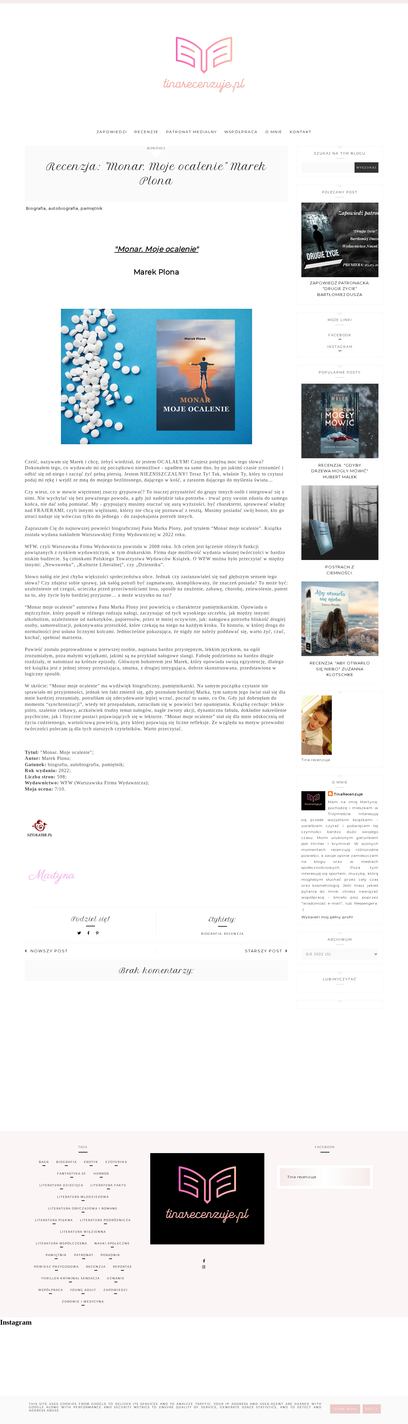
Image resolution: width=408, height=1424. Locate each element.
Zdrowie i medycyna (83, 1301)
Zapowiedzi (111, 131)
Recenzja (234, 933)
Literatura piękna (54, 1220)
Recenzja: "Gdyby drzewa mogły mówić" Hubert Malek (339, 471)
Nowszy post (49, 950)
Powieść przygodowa (56, 1266)
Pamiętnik (56, 1255)
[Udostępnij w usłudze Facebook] (89, 933)
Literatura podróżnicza (105, 1220)
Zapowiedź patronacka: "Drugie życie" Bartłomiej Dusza (340, 288)
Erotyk (91, 1162)
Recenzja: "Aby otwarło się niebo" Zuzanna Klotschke (340, 669)
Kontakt (301, 131)
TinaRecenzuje (348, 794)
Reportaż (122, 1266)
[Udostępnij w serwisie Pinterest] (97, 933)
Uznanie (116, 1278)
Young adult (83, 1290)
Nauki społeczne (112, 1243)
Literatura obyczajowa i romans (82, 1208)
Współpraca (241, 131)
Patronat (83, 1255)
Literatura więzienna (83, 1231)
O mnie (273, 131)
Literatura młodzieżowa (83, 1196)
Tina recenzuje (301, 1177)
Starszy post (263, 950)
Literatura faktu (108, 1185)
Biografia (211, 933)
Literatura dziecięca (61, 1185)
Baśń (44, 1162)
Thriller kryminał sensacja (70, 1278)
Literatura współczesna (61, 1243)
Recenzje (146, 131)
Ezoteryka (116, 1162)
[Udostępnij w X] (79, 933)
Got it (372, 1409)
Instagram (340, 347)
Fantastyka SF (71, 1173)
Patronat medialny (191, 131)
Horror (101, 1173)
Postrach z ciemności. (339, 569)
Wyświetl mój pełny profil (327, 917)
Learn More (345, 1409)
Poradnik (110, 1255)
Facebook (340, 335)
